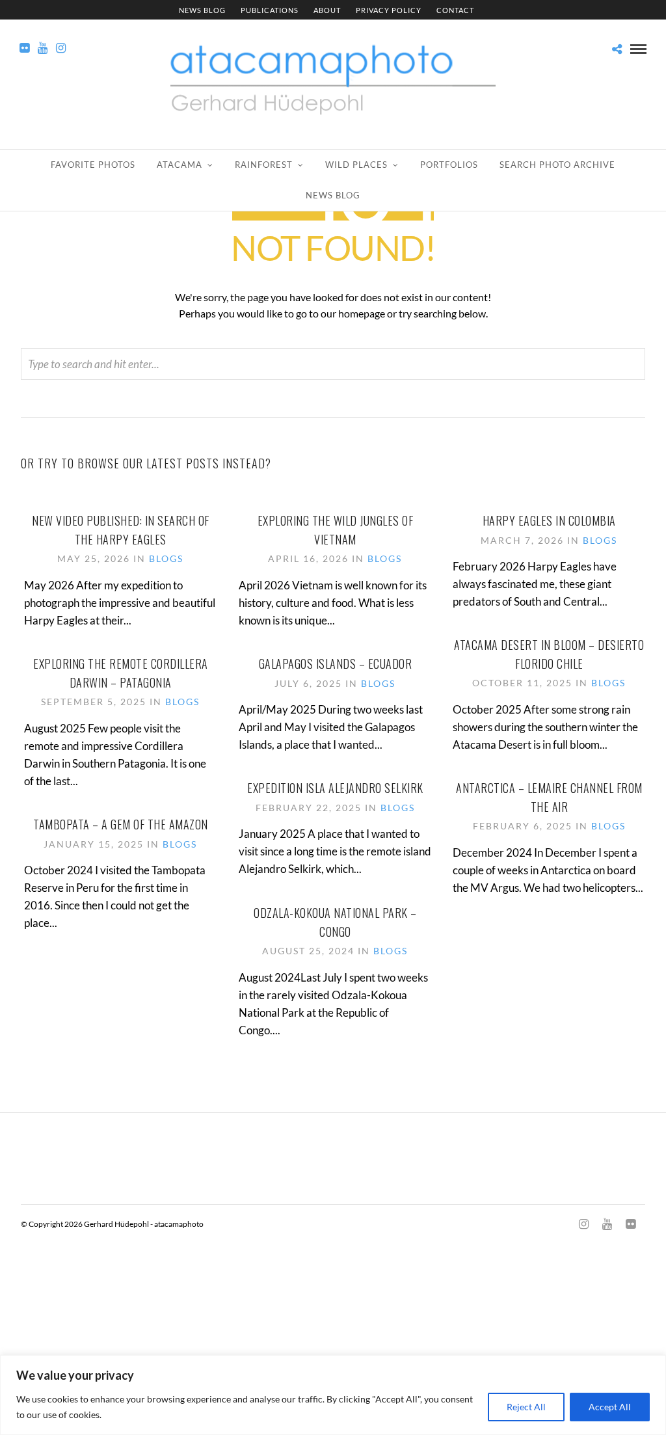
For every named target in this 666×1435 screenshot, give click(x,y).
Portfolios (449, 164)
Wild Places (356, 164)
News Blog (202, 10)
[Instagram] (61, 48)
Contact (455, 10)
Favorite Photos (93, 164)
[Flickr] (24, 48)
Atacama (179, 164)
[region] (333, 1395)
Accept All (610, 1406)
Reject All (526, 1406)
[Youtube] (42, 48)
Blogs (166, 558)
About (327, 10)
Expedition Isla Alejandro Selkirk (335, 787)
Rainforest (264, 164)
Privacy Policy (388, 10)
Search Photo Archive (557, 164)
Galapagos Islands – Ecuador (335, 663)
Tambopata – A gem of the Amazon (120, 824)
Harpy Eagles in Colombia (549, 520)
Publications (270, 10)
